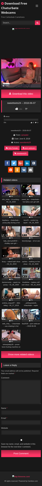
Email (4, 418)
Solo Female (13, 148)
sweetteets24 (25, 142)
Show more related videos (21, 354)
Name (4, 408)
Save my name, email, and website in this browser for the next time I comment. (18, 445)
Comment (5, 378)
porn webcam (30, 148)
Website (4, 428)
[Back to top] (34, 479)
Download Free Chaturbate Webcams (14, 8)
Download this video (22, 93)
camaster (24, 135)
